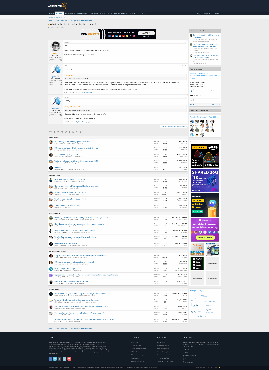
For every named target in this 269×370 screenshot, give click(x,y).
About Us (188, 349)
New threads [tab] (204, 31)
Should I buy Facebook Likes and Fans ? (70, 192)
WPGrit (185, 295)
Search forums (60, 17)
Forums (59, 13)
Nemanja (57, 232)
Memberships (82, 13)
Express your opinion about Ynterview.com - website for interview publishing (86, 275)
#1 (186, 42)
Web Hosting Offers (137, 13)
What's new (69, 13)
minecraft (57, 295)
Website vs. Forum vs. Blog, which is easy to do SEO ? (76, 161)
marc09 (184, 321)
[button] (75, 13)
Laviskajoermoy (59, 226)
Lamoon (56, 315)
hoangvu (56, 181)
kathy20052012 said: (71, 107)
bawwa (56, 245)
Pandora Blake (182, 276)
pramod (55, 77)
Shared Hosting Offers (164, 352)
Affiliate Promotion (163, 345)
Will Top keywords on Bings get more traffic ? (72, 141)
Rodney (56, 257)
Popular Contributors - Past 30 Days (204, 117)
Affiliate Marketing (137, 355)
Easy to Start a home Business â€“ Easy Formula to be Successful (81, 255)
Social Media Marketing (72, 188)
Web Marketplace (120, 13)
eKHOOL (56, 321)
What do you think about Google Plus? (70, 199)
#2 (186, 65)
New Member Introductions (76, 169)
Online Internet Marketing (86, 219)
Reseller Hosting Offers (164, 355)
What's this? (216, 105)
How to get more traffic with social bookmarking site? (76, 186)
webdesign (57, 163)
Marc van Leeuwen (59, 219)
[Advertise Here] (212, 263)
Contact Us (188, 359)
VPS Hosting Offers (163, 358)
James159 (184, 143)
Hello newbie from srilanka (65, 243)
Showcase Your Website (76, 156)
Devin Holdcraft (59, 264)
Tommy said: (69, 75)
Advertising (93, 13)
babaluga (57, 169)
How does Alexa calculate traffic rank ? (70, 179)
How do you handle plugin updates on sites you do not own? (79, 224)
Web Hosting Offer (163, 349)
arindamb (57, 283)
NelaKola (184, 315)
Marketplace (189, 362)
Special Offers (105, 13)
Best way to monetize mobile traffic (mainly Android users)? (79, 313)
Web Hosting (76, 239)
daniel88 (184, 169)
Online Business (136, 345)
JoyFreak (56, 270)
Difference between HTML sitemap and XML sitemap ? (76, 148)
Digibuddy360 (58, 302)
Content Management (83, 226)
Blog (186, 352)
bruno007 (184, 150)
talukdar (184, 194)
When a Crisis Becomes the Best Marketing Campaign (76, 300)
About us (209, 368)
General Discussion (74, 321)
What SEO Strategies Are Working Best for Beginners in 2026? (80, 293)
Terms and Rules (200, 368)
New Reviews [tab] (204, 110)
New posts (51, 17)
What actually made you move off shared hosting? (75, 237)
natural (56, 277)
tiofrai (185, 302)
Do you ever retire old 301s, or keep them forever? (75, 230)
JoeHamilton (183, 156)
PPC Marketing (135, 352)
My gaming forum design (64, 268)
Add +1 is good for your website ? (68, 205)
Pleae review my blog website (66, 154)
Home (51, 13)
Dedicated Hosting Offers (165, 361)
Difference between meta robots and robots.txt (74, 262)
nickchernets (183, 264)
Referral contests (196, 69)
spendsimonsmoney (181, 270)
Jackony (56, 144)
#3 (186, 97)
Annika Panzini (182, 201)
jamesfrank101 (182, 181)
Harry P (56, 239)
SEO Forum (134, 342)
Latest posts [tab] (194, 31)
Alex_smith (57, 156)
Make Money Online (73, 315)
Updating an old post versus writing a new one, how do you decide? (82, 217)
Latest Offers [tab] (194, 110)
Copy (192, 100)
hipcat (185, 245)
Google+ (67, 201)
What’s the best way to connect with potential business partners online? (84, 319)
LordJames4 (183, 283)
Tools (192, 105)
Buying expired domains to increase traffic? (72, 281)
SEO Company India (86, 92)
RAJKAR (78, 92)
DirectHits (184, 232)
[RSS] (219, 368)
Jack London (183, 207)
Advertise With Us (190, 356)
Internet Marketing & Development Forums (82, 295)
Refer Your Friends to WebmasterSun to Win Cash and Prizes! (203, 75)
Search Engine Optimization (75, 144)
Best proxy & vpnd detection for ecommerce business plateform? (81, 306)
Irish (55, 188)
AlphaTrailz (57, 308)
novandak (184, 163)
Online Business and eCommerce (77, 257)
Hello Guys (58, 167)
